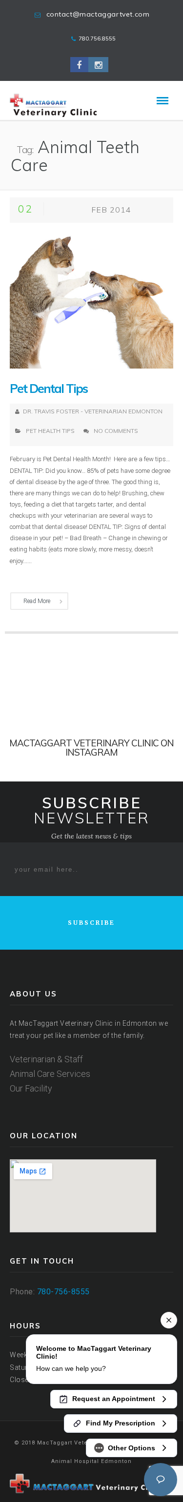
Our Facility (31, 1088)
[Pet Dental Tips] (91, 300)
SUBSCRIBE (91, 922)
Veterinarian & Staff (46, 1059)
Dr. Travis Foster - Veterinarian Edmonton (93, 411)
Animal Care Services (50, 1074)
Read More (36, 601)
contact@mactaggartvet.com (98, 14)
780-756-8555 (63, 1291)
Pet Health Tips (50, 430)
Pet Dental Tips (48, 388)
